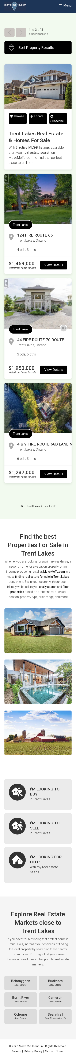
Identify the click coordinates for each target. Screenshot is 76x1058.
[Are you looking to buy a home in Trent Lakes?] (38, 794)
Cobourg (20, 1016)
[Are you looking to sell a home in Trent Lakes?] (38, 828)
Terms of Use (53, 1051)
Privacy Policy (33, 1051)
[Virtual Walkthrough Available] (63, 328)
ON (21, 506)
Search (16, 1051)
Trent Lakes (20, 224)
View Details (53, 265)
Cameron (55, 999)
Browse (19, 116)
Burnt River (20, 999)
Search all (55, 1016)
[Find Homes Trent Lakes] (38, 630)
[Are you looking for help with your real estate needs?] (38, 865)
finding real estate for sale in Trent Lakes (42, 576)
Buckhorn (55, 982)
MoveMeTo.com (54, 571)
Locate (38, 116)
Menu (67, 5)
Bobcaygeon (20, 982)
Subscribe (57, 121)
